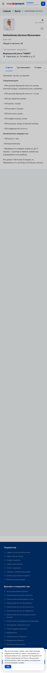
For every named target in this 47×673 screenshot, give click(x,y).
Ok (8, 666)
